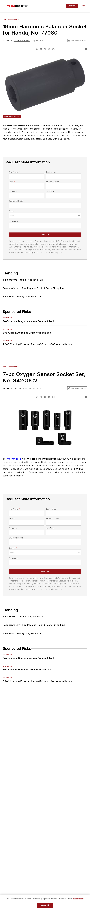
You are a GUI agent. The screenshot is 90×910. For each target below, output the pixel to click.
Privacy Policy (78, 899)
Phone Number (53, 182)
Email (12, 182)
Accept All (45, 905)
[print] (86, 49)
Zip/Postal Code (16, 201)
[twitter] (45, 49)
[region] (45, 902)
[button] (4, 6)
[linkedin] (41, 49)
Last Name (52, 172)
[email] (53, 49)
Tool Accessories (11, 19)
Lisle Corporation (22, 40)
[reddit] (49, 49)
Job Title (51, 191)
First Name (14, 172)
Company (13, 191)
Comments (13, 221)
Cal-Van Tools (20, 388)
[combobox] (45, 215)
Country (13, 211)
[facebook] (36, 49)
